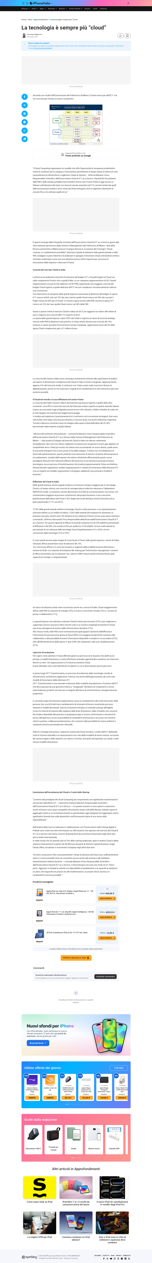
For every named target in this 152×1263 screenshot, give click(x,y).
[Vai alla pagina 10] (86, 1104)
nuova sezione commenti (43, 48)
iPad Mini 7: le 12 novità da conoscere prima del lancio (75, 1203)
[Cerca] (27, 3)
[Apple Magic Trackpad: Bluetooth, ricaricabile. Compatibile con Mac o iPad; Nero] (104, 1080)
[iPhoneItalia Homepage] (40, 3)
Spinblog (51, 1256)
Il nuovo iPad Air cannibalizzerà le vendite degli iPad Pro (112, 1203)
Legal (113, 1255)
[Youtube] (111, 1259)
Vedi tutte (118, 1068)
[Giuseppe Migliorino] (23, 35)
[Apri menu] (52, 3)
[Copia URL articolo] (24, 139)
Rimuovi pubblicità (76, 86)
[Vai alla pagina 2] (76, 1157)
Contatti (105, 1255)
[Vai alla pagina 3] (78, 1157)
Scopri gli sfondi (36, 1043)
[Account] (128, 3)
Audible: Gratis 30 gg (50, 1089)
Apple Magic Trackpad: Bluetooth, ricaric (104, 1089)
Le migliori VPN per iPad (39, 1237)
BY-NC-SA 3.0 (58, 1258)
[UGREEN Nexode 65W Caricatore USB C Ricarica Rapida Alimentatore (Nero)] (68, 1080)
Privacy (119, 1255)
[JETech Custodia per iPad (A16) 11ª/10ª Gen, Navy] (39, 934)
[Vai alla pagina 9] (84, 1104)
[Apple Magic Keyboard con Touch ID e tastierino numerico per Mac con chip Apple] (86, 1080)
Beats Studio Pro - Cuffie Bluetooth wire (122, 1089)
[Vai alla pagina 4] (80, 1157)
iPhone (24, 9)
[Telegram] (121, 1259)
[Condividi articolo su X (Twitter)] (24, 105)
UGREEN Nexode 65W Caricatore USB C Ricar (68, 1089)
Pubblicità (127, 1255)
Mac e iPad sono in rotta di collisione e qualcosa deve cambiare (112, 1240)
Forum (87, 9)
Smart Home (74, 9)
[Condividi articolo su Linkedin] (24, 114)
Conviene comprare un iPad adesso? (76, 1238)
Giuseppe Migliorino (34, 34)
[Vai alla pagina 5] (76, 1104)
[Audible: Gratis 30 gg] (50, 1080)
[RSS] (129, 1259)
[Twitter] (107, 1259)
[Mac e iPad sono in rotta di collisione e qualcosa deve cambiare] (112, 1223)
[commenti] (120, 35)
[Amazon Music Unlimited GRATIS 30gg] (32, 1080)
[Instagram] (114, 1259)
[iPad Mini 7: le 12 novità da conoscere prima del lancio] (76, 1187)
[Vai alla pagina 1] (66, 1104)
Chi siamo (97, 1255)
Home (23, 19)
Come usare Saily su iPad (39, 1201)
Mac (42, 9)
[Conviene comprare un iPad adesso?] (76, 1223)
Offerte (103, 9)
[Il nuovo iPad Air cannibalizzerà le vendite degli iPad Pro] (112, 1187)
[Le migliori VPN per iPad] (39, 1223)
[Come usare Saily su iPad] (39, 1187)
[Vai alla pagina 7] (80, 1104)
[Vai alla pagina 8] (82, 1104)
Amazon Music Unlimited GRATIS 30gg (32, 1089)
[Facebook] (103, 1259)
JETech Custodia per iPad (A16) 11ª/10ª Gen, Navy (67, 933)
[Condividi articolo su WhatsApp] (24, 131)
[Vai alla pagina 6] (78, 1104)
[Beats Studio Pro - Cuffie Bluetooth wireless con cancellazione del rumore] (122, 1080)
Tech (95, 9)
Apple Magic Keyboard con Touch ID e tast (86, 1089)
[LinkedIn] (125, 1259)
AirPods (51, 9)
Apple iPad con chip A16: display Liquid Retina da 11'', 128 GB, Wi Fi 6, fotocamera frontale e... (69, 892)
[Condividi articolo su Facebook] (24, 97)
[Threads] (118, 1259)
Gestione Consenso (71, 1258)
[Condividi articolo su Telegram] (24, 122)
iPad (34, 9)
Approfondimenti (41, 19)
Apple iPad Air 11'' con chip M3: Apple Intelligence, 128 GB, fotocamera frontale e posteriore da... (70, 913)
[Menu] (23, 3)
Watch (62, 9)
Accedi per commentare (105, 976)
